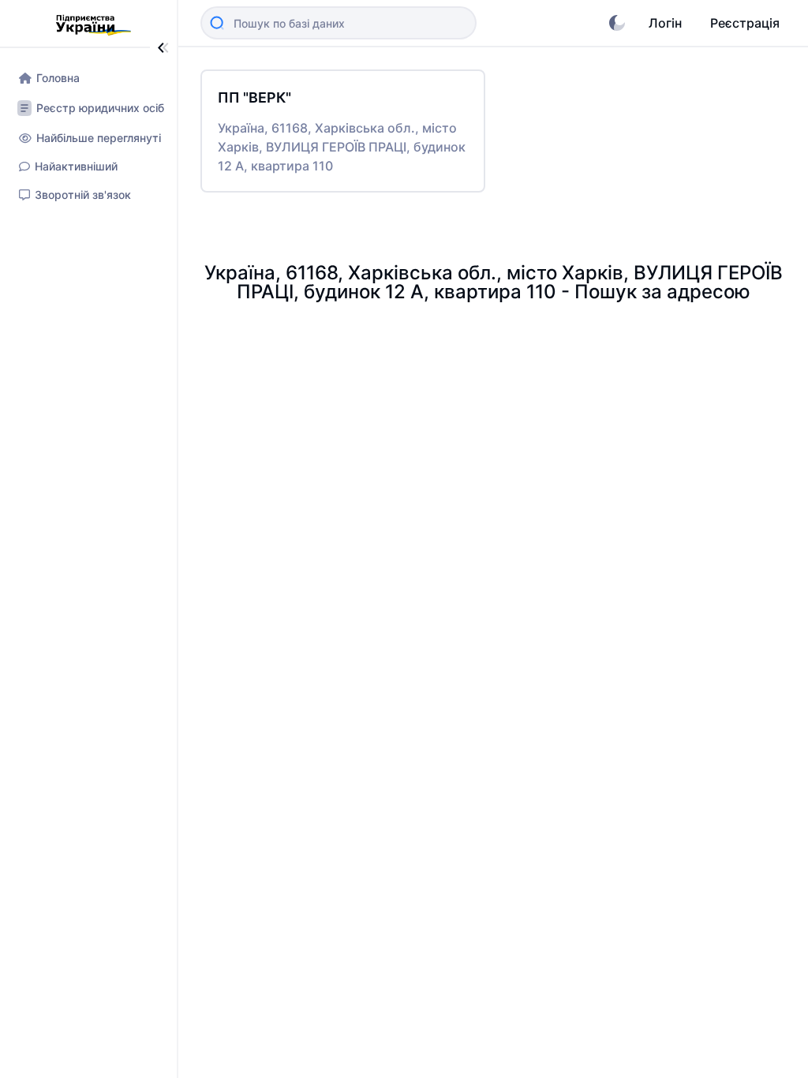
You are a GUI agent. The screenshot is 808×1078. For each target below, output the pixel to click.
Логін (665, 23)
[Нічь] (617, 22)
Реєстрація (745, 23)
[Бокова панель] (163, 48)
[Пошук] (217, 22)
